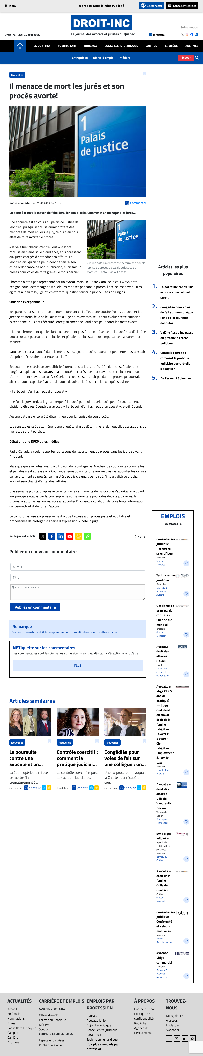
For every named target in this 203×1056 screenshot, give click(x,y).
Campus (151, 46)
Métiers (125, 57)
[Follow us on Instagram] (187, 34)
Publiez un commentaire (35, 607)
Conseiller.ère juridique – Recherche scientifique (165, 546)
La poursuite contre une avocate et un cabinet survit (176, 292)
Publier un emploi (51, 1045)
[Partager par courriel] (69, 536)
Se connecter (154, 6)
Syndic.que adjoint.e (163, 836)
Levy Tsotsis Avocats (162, 771)
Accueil (12, 1009)
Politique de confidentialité (144, 1016)
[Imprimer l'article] (48, 787)
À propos (85, 5)
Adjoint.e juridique (99, 1025)
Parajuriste (94, 1034)
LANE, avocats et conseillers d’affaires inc (163, 672)
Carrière (171, 46)
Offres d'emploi (103, 57)
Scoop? (186, 57)
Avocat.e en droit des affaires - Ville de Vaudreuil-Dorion (164, 796)
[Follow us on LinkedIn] (196, 34)
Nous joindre (102, 5)
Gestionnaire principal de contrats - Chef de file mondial (165, 615)
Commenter (35, 787)
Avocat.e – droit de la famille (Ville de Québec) (163, 880)
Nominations (66, 46)
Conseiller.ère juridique (102, 1030)
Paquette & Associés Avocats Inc (162, 973)
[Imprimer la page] (78, 536)
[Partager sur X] (42, 536)
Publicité (118, 5)
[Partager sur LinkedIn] (60, 536)
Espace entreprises (184, 6)
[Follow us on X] (182, 34)
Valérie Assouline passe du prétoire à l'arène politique (176, 338)
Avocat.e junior (97, 1020)
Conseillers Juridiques (121, 46)
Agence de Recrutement (143, 1030)
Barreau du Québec (161, 858)
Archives (191, 46)
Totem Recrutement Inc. (164, 940)
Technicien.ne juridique (165, 577)
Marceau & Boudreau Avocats (161, 591)
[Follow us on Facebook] (191, 34)
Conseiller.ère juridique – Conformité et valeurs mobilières (165, 921)
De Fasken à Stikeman (175, 378)
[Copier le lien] (87, 536)
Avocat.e (92, 1015)
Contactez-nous (144, 1009)
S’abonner (172, 1030)
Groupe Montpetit (161, 562)
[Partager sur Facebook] (51, 536)
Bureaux (90, 46)
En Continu (42, 46)
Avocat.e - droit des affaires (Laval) (163, 653)
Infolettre (159, 35)
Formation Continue (52, 1019)
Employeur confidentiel (162, 821)
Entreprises (80, 57)
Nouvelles (17, 75)
